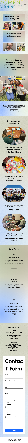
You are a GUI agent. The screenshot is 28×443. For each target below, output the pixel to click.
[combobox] (14, 383)
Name (6, 374)
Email (6, 387)
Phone (6, 393)
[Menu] (25, 5)
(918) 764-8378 (14, 338)
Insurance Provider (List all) (11, 420)
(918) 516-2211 (13, 350)
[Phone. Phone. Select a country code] (7, 396)
